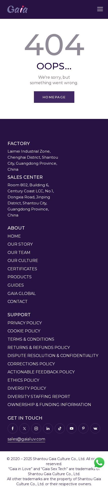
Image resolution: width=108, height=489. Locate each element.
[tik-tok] (60, 428)
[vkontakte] (95, 428)
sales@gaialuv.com (26, 439)
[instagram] (36, 428)
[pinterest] (83, 428)
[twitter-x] (24, 428)
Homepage (54, 97)
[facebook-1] (13, 428)
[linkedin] (48, 428)
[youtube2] (72, 428)
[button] (100, 9)
